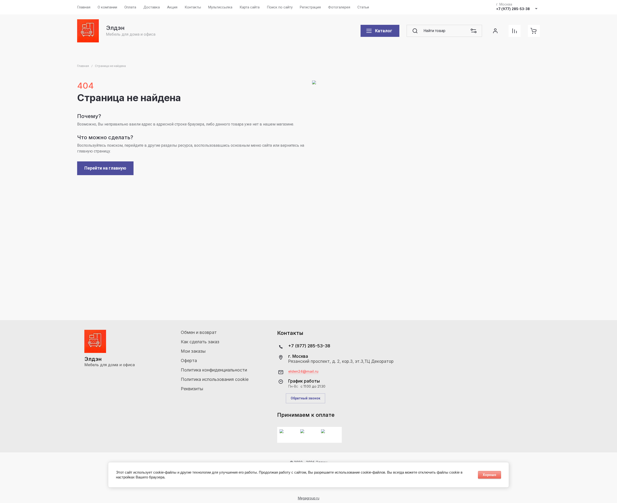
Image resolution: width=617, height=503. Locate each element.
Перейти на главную (105, 168)
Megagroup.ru (308, 498)
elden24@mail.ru (303, 371)
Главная (83, 66)
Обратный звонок (305, 398)
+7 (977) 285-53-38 (513, 9)
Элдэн (115, 27)
